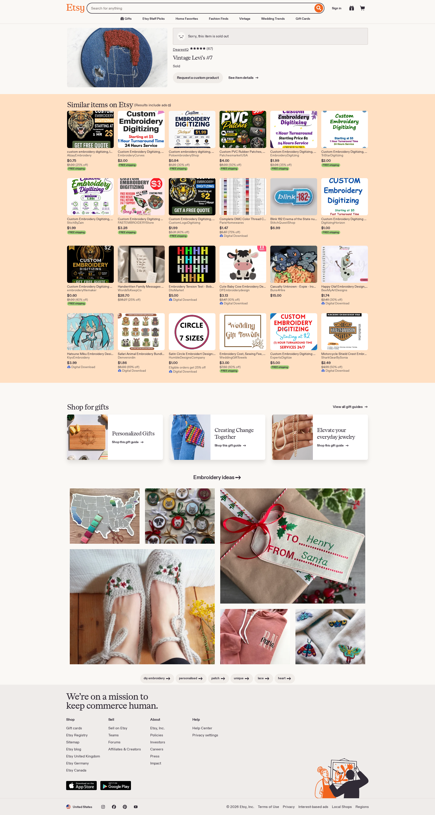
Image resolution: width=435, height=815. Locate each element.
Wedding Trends (273, 18)
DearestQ (180, 49)
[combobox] (200, 8)
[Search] (318, 8)
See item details (241, 77)
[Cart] (362, 8)
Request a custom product (198, 77)
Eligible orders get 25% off (187, 367)
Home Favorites (187, 18)
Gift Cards (303, 18)
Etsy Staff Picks (154, 18)
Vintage (244, 18)
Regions (362, 807)
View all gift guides (348, 407)
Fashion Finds (218, 18)
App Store (81, 785)
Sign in (336, 8)
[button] (79, 806)
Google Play (115, 785)
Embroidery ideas (213, 477)
